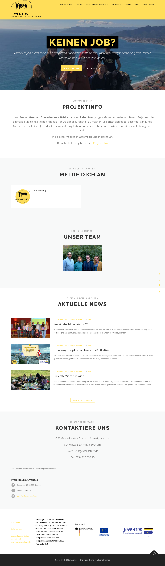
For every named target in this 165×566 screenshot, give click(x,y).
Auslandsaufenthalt (75, 319)
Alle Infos (93, 68)
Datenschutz (16, 529)
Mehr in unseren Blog (83, 400)
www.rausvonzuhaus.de (21, 542)
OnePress (84, 560)
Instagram (148, 5)
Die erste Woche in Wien (68, 376)
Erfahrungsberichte (97, 5)
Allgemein (58, 319)
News (79, 5)
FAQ (137, 5)
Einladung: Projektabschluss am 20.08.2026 (81, 350)
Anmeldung (71, 68)
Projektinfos (100, 143)
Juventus (19, 13)
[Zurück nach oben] (154, 553)
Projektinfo (66, 5)
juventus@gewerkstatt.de (27, 496)
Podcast (116, 5)
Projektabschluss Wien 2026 (71, 324)
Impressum (15, 522)
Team (128, 5)
